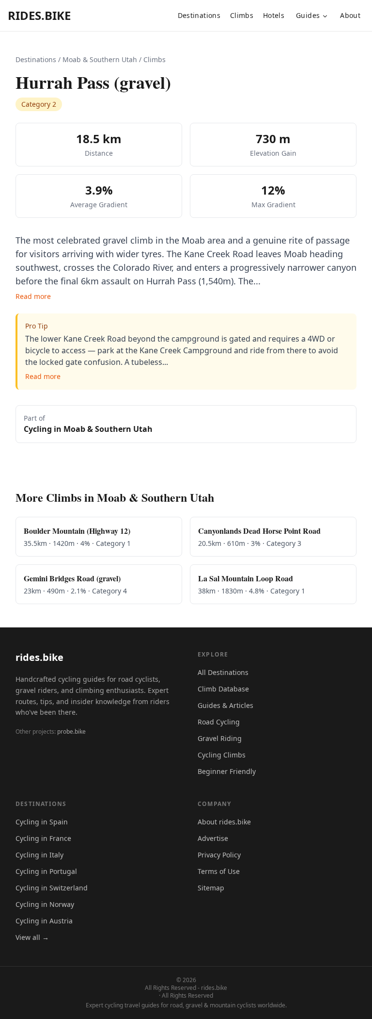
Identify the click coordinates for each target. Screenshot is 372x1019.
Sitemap (211, 887)
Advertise (213, 838)
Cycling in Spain (42, 821)
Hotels (273, 15)
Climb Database (223, 688)
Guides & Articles (225, 705)
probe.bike (71, 731)
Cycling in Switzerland (52, 887)
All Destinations (223, 672)
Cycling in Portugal (46, 871)
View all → (32, 937)
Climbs (241, 15)
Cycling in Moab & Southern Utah (88, 429)
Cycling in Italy (39, 854)
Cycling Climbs (222, 754)
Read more (33, 296)
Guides (308, 15)
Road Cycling (219, 721)
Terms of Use (219, 871)
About (350, 15)
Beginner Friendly (227, 771)
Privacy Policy (219, 854)
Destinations (199, 15)
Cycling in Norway (45, 904)
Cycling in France (43, 838)
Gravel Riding (220, 738)
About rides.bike (224, 821)
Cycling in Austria (44, 920)
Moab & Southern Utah (99, 59)
